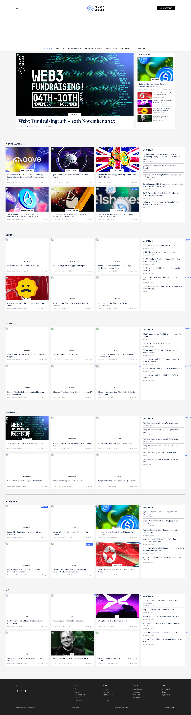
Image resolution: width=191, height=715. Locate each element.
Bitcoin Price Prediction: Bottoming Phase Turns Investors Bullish (26, 393)
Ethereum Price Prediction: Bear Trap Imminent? (72, 392)
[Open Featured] (80, 48)
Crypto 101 (165, 695)
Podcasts (136, 695)
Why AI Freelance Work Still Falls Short (68, 621)
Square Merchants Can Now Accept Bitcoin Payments (24, 533)
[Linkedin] (25, 690)
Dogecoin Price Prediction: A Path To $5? (23, 265)
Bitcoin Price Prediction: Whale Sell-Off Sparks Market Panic (116, 393)
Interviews (136, 692)
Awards (77, 698)
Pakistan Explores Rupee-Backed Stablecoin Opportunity (152, 85)
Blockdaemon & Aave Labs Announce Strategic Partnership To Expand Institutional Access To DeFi (25, 176)
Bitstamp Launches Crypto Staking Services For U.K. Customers (117, 175)
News (77, 692)
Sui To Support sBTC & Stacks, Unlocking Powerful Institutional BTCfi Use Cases (23, 215)
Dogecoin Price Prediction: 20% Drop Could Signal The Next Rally (115, 304)
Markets (105, 692)
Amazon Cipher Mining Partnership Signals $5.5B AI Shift (117, 659)
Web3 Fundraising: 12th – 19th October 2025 (24, 481)
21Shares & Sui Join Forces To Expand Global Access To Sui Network (115, 215)
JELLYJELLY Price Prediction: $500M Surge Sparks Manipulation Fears (114, 266)
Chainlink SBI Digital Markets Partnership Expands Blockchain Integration (69, 570)
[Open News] (51, 48)
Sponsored (165, 689)
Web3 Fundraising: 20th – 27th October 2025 (115, 443)
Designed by (169, 707)
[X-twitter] (21, 690)
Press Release (107, 695)
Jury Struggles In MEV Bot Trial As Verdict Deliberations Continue (23, 570)
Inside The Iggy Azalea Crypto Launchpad (69, 265)
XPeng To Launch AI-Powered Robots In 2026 (162, 101)
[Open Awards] (116, 48)
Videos (77, 689)
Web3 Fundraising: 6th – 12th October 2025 (69, 481)
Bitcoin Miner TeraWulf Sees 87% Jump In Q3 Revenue (70, 533)
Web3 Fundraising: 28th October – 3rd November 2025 (72, 444)
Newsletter (79, 701)
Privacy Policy (75, 707)
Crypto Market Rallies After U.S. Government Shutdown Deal (115, 355)
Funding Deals (80, 695)
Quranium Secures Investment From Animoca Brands (71, 175)
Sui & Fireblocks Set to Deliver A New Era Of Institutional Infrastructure (70, 215)
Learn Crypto (137, 689)
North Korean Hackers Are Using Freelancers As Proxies (162, 94)
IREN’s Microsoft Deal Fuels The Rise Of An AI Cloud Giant (25, 622)
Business (105, 689)
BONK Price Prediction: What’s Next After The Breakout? (71, 304)
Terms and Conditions (121, 707)
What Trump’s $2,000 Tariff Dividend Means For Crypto (26, 355)
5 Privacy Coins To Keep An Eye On (66, 354)
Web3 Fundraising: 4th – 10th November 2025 (67, 121)
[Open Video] (64, 48)
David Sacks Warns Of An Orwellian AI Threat (160, 117)
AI (103, 698)
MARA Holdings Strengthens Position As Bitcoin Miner (26, 659)
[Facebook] (17, 690)
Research (136, 698)
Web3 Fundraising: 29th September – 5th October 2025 (117, 482)
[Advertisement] (95, 30)
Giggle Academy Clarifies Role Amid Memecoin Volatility (162, 109)
